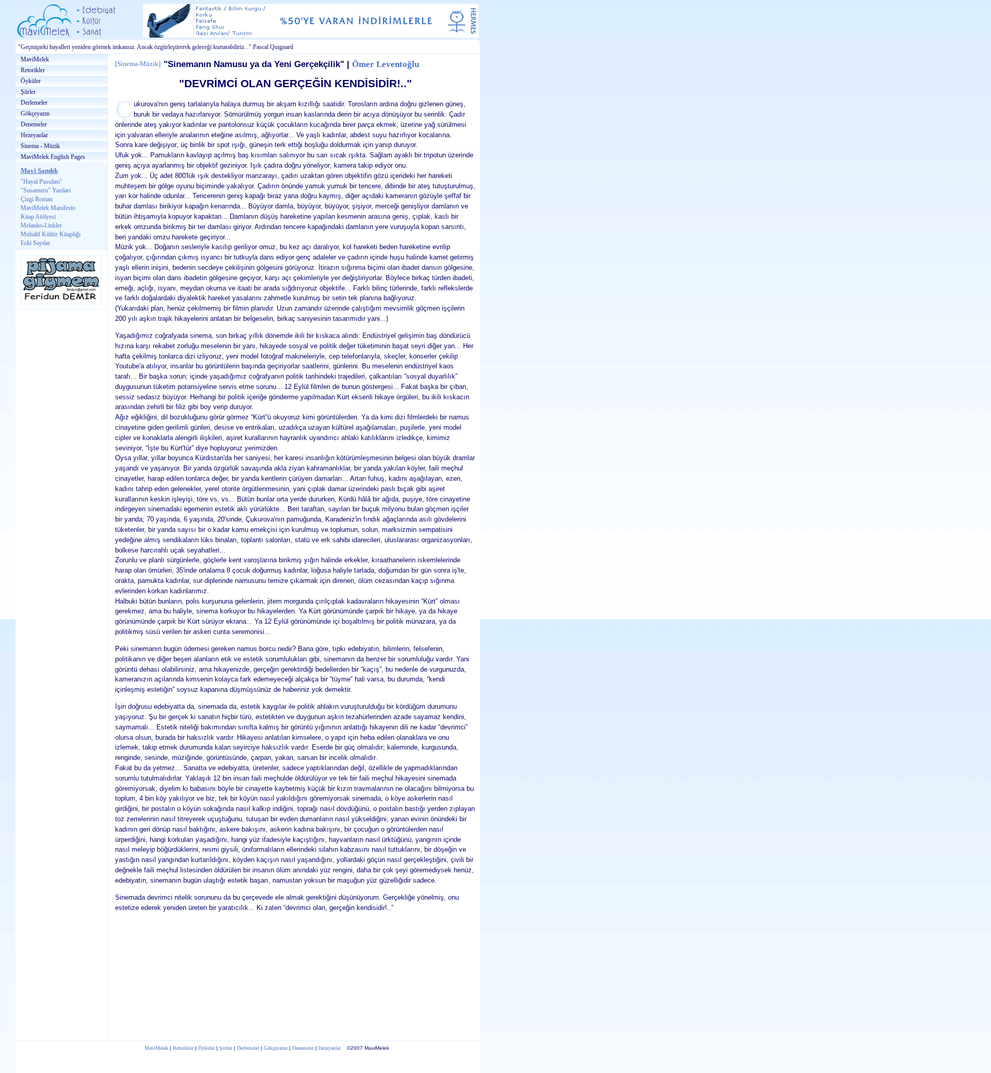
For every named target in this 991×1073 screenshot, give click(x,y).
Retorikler (33, 70)
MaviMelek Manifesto (48, 208)
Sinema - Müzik (40, 146)
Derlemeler (34, 102)
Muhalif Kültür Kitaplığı (51, 234)
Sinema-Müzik (137, 64)
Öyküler (31, 81)
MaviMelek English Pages (53, 156)
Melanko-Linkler (41, 225)
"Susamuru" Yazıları (46, 190)
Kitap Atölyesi (38, 216)
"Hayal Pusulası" (41, 181)
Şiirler (28, 91)
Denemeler (34, 124)
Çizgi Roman (37, 199)
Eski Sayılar (35, 243)
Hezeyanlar (34, 135)
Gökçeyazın (35, 113)
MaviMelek (35, 59)
